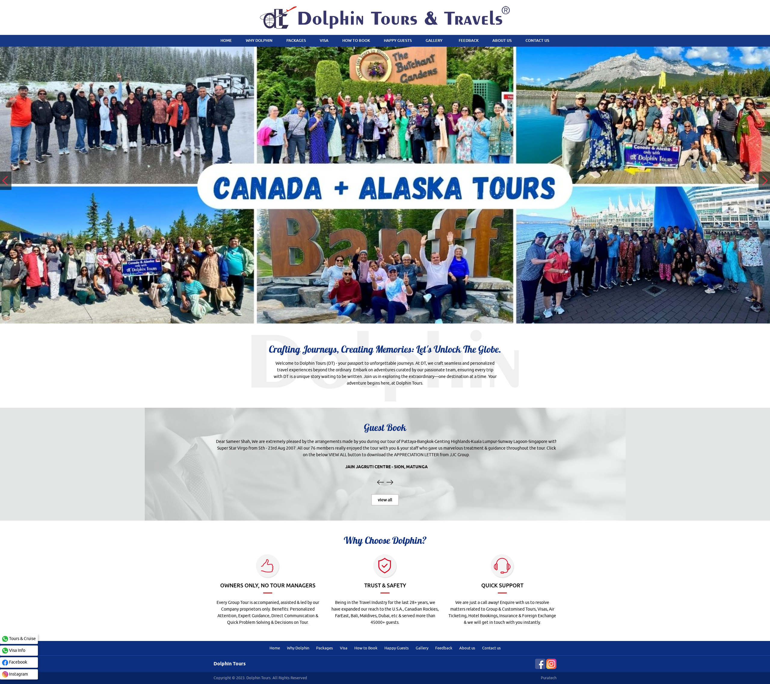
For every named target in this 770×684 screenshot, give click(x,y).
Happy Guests (396, 648)
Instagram (18, 674)
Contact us (491, 648)
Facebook (17, 662)
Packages (324, 648)
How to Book (365, 648)
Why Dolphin (298, 648)
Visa (343, 648)
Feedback (443, 648)
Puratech (548, 677)
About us (467, 648)
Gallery (422, 648)
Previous (5, 181)
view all (385, 499)
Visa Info (16, 650)
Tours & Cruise (22, 638)
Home (275, 648)
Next (764, 181)
